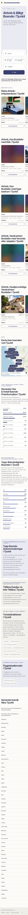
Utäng (2, 751)
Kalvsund (3, 791)
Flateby (3, 886)
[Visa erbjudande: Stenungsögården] (12, 253)
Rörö (2, 771)
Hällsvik (3, 806)
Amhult (3, 842)
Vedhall (3, 814)
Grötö (2, 775)
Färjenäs (3, 866)
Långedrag (4, 787)
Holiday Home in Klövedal (7, 166)
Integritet (3, 912)
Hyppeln (3, 798)
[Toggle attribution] (26, 373)
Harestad (3, 834)
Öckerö (3, 767)
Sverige (8, 8)
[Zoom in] (26, 348)
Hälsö (2, 779)
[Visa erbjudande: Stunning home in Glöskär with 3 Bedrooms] (12, 203)
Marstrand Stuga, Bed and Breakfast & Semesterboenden (11, 709)
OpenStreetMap (6, 374)
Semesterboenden (12, 3)
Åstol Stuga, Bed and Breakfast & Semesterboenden (9, 714)
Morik (2, 735)
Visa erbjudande (12, 126)
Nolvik (2, 850)
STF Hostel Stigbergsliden (7, 316)
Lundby (3, 822)
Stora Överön (4, 838)
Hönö (2, 763)
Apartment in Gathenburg (7, 118)
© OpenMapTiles (12, 373)
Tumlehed (3, 870)
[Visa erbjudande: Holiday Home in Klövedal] (12, 154)
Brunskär (3, 810)
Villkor (7, 912)
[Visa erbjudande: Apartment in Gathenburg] (12, 106)
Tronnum (3, 862)
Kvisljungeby (4, 890)
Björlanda (3, 830)
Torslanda (3, 898)
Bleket (2, 731)
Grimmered (4, 858)
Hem (4, 8)
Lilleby (3, 818)
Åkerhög (3, 854)
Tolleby (3, 747)
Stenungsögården (5, 265)
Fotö (2, 794)
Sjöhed (3, 894)
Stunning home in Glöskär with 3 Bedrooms (12, 216)
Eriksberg (3, 802)
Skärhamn (3, 719)
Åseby (3, 878)
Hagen (3, 882)
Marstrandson (4, 759)
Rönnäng (3, 727)
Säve (2, 874)
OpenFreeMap (6, 373)
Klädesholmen (4, 723)
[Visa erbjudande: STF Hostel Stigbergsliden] (12, 304)
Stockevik (3, 739)
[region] (14, 361)
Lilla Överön (4, 826)
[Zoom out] (26, 350)
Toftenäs (3, 743)
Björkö (2, 783)
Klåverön (3, 755)
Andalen (3, 846)
